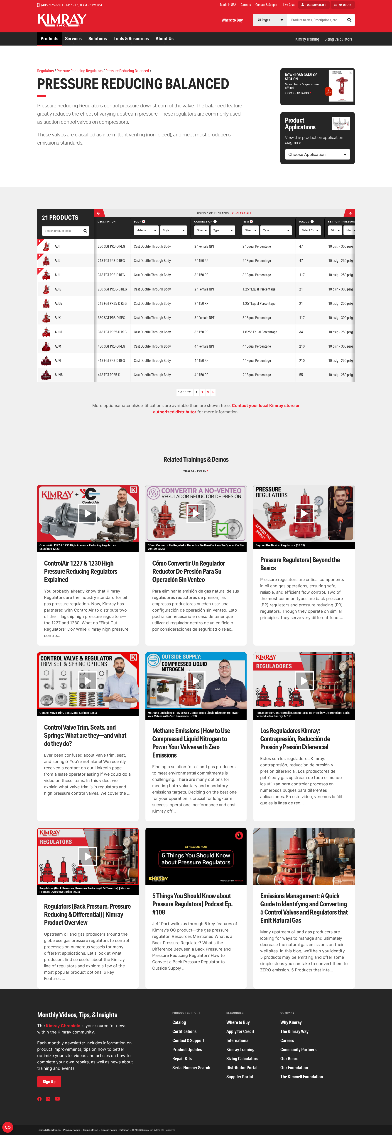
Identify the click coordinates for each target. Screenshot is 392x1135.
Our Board (289, 1058)
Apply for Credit (240, 1031)
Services (73, 38)
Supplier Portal (239, 1076)
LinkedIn (48, 1099)
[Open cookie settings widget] (7, 1127)
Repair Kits (182, 1058)
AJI (57, 246)
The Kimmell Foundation (301, 1076)
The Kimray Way (294, 1031)
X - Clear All (242, 213)
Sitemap (124, 1130)
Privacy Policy (71, 1130)
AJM (58, 346)
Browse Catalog (297, 93)
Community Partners (298, 1049)
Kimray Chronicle (63, 1025)
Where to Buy (232, 19)
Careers (246, 4)
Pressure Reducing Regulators (80, 70)
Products (49, 38)
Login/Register (316, 5)
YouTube (57, 1099)
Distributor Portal (241, 1067)
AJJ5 (58, 303)
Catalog (179, 1022)
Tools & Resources (131, 38)
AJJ (57, 260)
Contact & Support (266, 4)
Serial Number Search (191, 1067)
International (238, 1040)
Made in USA (228, 4)
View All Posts (194, 471)
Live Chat (289, 4)
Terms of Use (90, 1130)
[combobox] (317, 154)
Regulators (45, 70)
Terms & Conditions (49, 1130)
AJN (58, 360)
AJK (58, 317)
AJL (57, 274)
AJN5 (59, 374)
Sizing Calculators (338, 38)
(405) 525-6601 (52, 4)
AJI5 (58, 289)
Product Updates (187, 1049)
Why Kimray (291, 1022)
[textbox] (307, 154)
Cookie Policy (109, 1130)
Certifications (184, 1031)
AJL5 (58, 331)
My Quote (345, 5)
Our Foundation (294, 1067)
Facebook (40, 1099)
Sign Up (49, 1081)
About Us (165, 38)
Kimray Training (307, 38)
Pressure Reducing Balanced (127, 70)
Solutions (97, 38)
